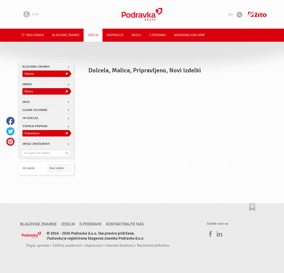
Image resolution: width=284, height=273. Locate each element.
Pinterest (10, 142)
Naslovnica (35, 35)
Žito (257, 14)
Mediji (136, 35)
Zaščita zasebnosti (67, 245)
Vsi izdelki (29, 168)
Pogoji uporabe (37, 245)
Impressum (93, 245)
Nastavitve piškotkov (153, 245)
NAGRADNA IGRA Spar (189, 35)
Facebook (10, 121)
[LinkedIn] (219, 233)
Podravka (142, 14)
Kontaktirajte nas (125, 224)
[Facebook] (210, 233)
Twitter (10, 131)
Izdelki (93, 35)
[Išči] (239, 14)
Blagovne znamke (65, 35)
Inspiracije (115, 35)
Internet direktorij (119, 245)
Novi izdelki (56, 168)
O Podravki (157, 35)
